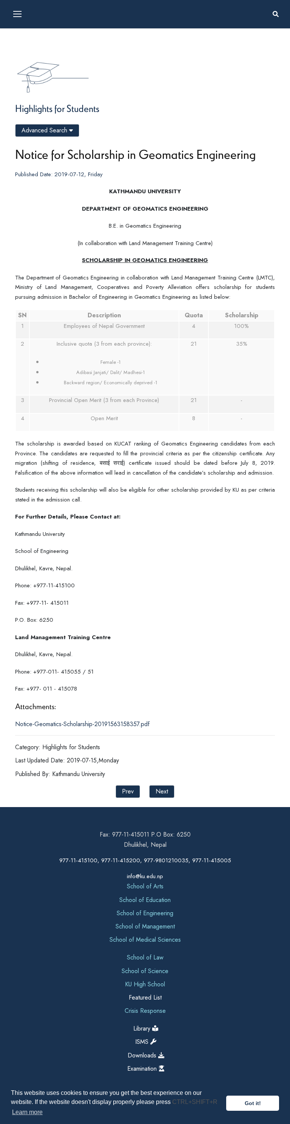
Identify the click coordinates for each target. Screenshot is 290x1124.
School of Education (145, 900)
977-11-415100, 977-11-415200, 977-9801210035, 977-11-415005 (145, 860)
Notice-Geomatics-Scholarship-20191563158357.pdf (82, 724)
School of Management (145, 926)
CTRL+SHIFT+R (195, 1102)
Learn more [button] (27, 1112)
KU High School (145, 984)
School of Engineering (145, 913)
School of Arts (145, 886)
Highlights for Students (57, 108)
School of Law (145, 957)
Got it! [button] (253, 1103)
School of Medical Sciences (145, 939)
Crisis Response (145, 1010)
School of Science (145, 971)
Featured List (145, 997)
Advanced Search (45, 130)
